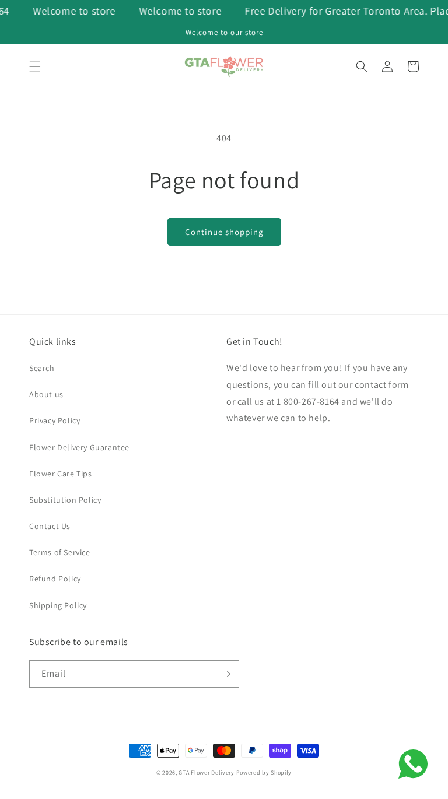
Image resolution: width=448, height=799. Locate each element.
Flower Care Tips (60, 473)
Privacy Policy (54, 420)
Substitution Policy (65, 500)
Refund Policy (55, 578)
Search (42, 368)
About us (46, 394)
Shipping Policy (58, 605)
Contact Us (50, 526)
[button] (35, 66)
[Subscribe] (226, 674)
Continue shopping (224, 231)
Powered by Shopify (264, 772)
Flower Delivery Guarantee (79, 447)
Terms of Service (59, 552)
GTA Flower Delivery (206, 772)
